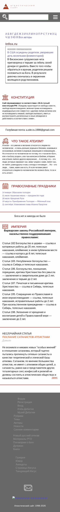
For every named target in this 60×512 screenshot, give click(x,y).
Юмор (19, 461)
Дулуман (18, 445)
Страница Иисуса (26, 468)
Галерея (20, 457)
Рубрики (18, 416)
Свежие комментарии (26, 429)
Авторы (18, 423)
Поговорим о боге (23, 442)
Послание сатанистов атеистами (26, 337)
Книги (16, 449)
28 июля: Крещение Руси (13, 198)
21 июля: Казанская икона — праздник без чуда (23, 196)
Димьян (6, 340)
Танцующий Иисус (26, 471)
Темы (17, 419)
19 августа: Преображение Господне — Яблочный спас (26, 201)
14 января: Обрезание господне (16, 192)
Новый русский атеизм (26, 435)
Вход (20, 405)
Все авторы (25, 37)
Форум (21, 399)
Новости (18, 426)
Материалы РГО (22, 439)
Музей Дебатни (26, 412)
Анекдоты (21, 464)
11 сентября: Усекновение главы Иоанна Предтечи (24, 204)
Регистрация (25, 402)
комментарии (35, 55)
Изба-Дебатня (26, 409)
